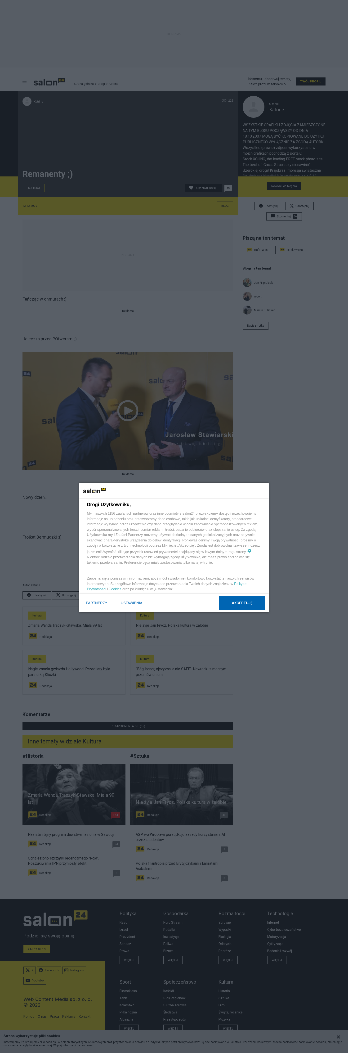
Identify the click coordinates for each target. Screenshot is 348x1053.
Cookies (115, 589)
